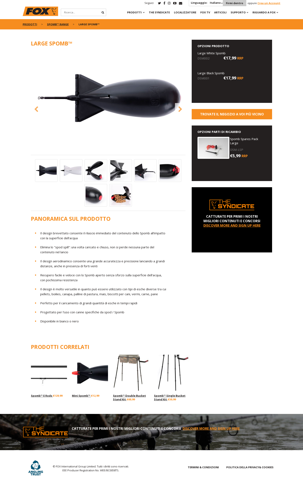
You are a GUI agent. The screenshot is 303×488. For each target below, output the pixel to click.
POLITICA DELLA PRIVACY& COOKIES (250, 467)
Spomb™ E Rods (42, 395)
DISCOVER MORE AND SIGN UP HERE (232, 225)
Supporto (238, 12)
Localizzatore (185, 12)
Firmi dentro (234, 3)
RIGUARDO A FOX (264, 12)
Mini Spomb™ (81, 395)
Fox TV (205, 12)
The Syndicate (159, 12)
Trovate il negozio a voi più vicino (232, 114)
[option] (108, 98)
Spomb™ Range (58, 24)
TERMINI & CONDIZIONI (203, 467)
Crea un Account (268, 3)
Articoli (220, 12)
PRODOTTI (134, 12)
